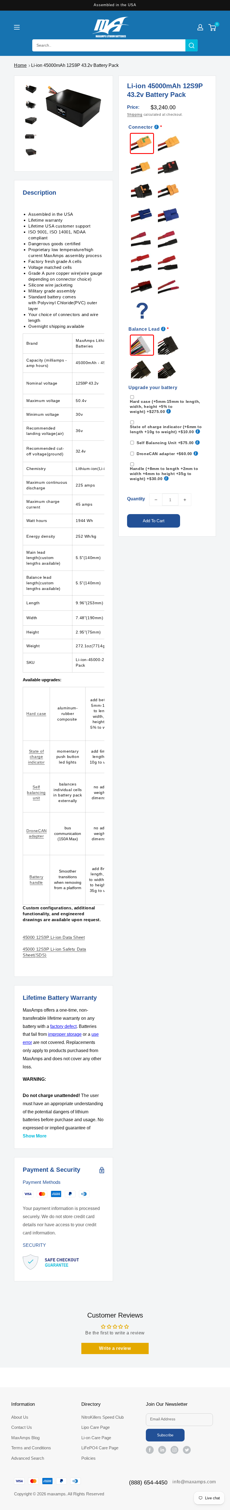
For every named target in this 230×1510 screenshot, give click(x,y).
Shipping (134, 115)
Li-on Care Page (96, 1437)
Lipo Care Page (95, 1427)
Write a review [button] (115, 1348)
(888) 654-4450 (148, 1482)
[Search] (191, 45)
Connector (140, 127)
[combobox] (115, 45)
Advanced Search (27, 1458)
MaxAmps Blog (25, 1437)
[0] (212, 28)
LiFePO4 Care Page (99, 1447)
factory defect (63, 1026)
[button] (17, 27)
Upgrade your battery (152, 387)
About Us (19, 1417)
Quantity (136, 498)
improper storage (65, 1034)
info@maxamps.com (194, 1481)
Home (20, 65)
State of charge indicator (36, 756)
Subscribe (165, 1435)
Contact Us (21, 1427)
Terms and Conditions (31, 1447)
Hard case (36, 713)
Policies (88, 1458)
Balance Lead (144, 329)
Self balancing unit (36, 792)
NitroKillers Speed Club (102, 1417)
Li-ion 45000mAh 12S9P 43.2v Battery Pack (75, 65)
